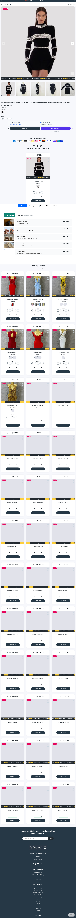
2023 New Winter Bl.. (38, 181)
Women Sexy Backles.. (13, 678)
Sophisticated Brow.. (38, 590)
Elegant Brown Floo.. (38, 546)
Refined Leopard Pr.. (12, 502)
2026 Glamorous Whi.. (63, 352)
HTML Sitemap (38, 859)
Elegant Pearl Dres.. (63, 766)
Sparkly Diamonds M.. (38, 678)
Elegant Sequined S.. (63, 502)
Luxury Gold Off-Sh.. (12, 546)
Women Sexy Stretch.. (38, 722)
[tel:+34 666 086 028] (68, 4)
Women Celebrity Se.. (63, 810)
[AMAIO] (6, 4)
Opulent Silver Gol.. (63, 299)
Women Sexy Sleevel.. (38, 634)
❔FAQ (55, 206)
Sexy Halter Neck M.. (38, 299)
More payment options (55, 131)
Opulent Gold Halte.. (63, 546)
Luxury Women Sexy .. (63, 678)
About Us (38, 856)
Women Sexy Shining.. (12, 766)
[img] (19, 215)
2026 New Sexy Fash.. (63, 405)
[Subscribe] (51, 838)
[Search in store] (71, 4)
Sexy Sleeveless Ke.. (12, 352)
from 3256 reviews (28, 215)
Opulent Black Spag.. (12, 458)
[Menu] (74, 4)
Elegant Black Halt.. (63, 458)
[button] (1, 1)
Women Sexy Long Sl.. (63, 590)
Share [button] (3, 134)
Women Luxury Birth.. (38, 810)
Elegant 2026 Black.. (38, 458)
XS (43, 310)
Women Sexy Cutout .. (38, 502)
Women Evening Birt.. (38, 405)
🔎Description (32, 206)
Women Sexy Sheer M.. (13, 299)
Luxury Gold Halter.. (12, 405)
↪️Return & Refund (44, 206)
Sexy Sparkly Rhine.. (12, 722)
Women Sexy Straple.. (12, 590)
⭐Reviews (22, 206)
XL (40, 310)
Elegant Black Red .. (38, 352)
